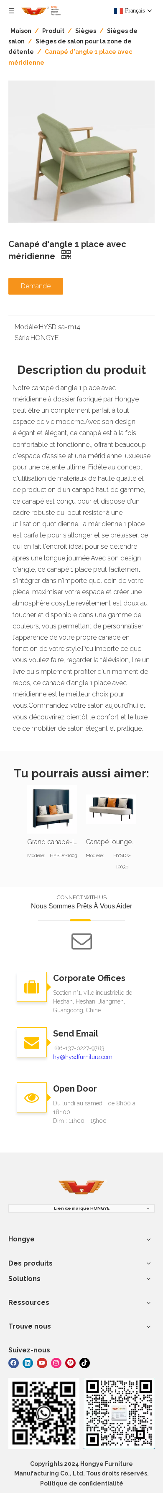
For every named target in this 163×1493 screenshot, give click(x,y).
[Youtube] (42, 1362)
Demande (36, 286)
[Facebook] (13, 1362)
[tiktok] (84, 1362)
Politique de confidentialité (81, 1483)
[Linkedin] (28, 1362)
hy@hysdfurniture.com (82, 1057)
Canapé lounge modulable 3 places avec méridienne (111, 842)
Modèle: (27, 327)
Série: (23, 338)
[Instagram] (56, 1362)
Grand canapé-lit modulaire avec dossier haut (52, 842)
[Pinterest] (70, 1362)
